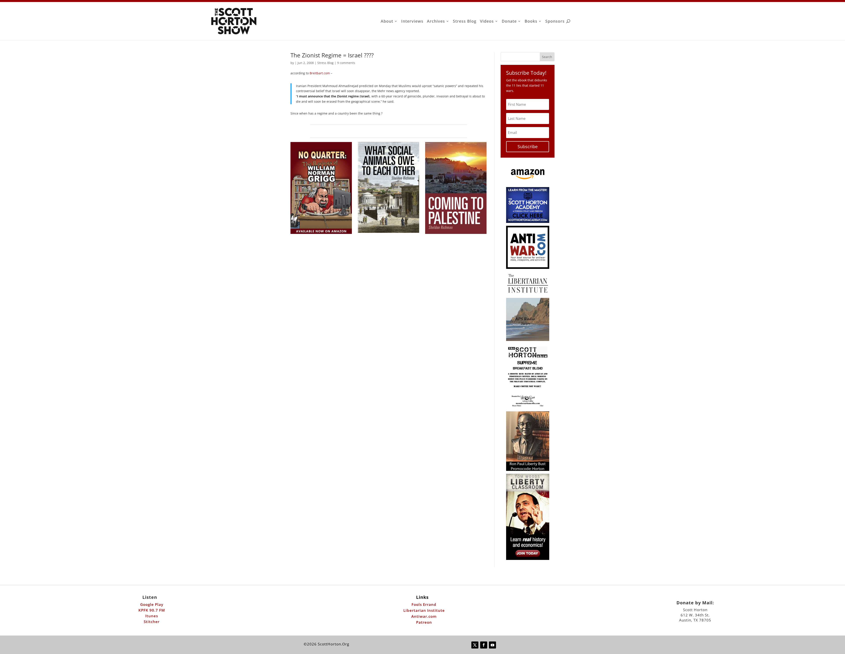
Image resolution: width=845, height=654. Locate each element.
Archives (436, 22)
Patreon (424, 622)
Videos (487, 22)
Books (531, 22)
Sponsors (555, 22)
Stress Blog (464, 22)
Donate (509, 22)
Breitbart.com (319, 73)
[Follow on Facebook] (483, 645)
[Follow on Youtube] (492, 645)
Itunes (151, 615)
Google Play (151, 604)
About (387, 22)
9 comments (346, 63)
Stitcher (152, 621)
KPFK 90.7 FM (151, 610)
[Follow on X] (474, 645)
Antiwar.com (424, 616)
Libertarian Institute (424, 610)
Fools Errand (423, 604)
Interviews (412, 22)
